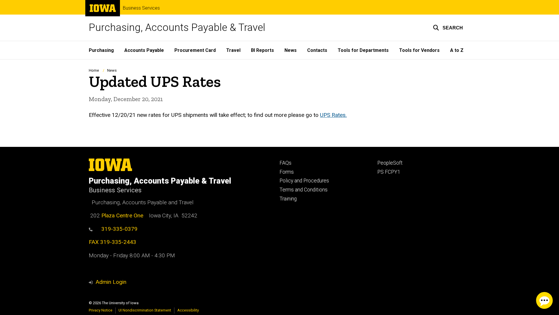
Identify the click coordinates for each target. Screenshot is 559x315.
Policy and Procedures (304, 181)
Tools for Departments (363, 50)
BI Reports (262, 50)
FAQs (285, 163)
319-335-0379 (119, 229)
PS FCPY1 (388, 172)
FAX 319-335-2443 (112, 242)
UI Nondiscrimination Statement (144, 310)
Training (288, 199)
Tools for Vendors (419, 50)
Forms (287, 172)
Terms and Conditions (304, 190)
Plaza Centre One (122, 215)
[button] (448, 28)
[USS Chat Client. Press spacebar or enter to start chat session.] (544, 300)
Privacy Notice (100, 310)
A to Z (457, 50)
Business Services (141, 8)
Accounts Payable (144, 50)
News (290, 50)
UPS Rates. (333, 115)
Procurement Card (195, 50)
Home (94, 70)
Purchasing (101, 50)
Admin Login (110, 282)
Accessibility (188, 310)
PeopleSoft (390, 163)
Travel (233, 50)
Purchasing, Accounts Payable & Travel (177, 27)
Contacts (317, 50)
